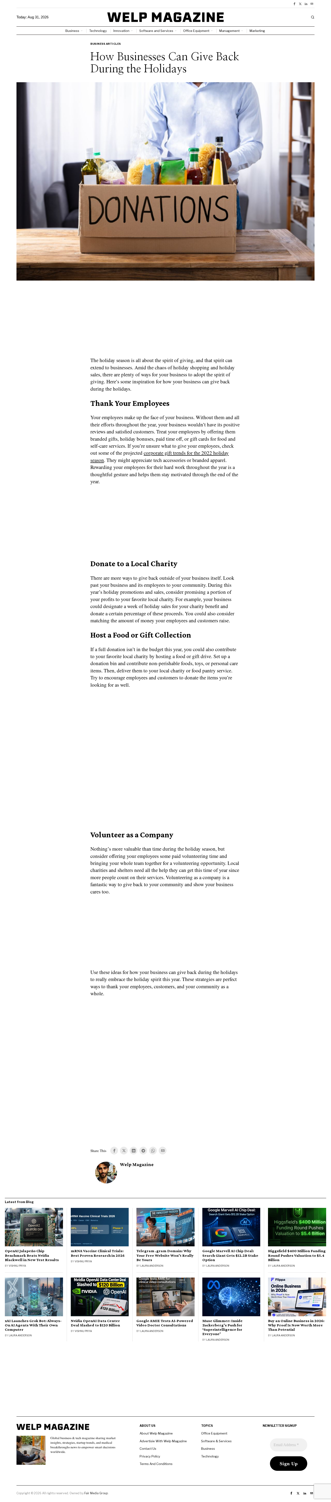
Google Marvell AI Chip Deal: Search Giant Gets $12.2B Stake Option (230, 1255)
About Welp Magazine (156, 1433)
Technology (210, 1456)
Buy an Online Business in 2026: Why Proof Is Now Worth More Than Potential (296, 1325)
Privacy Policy (150, 1456)
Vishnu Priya (17, 1265)
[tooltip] (294, 4)
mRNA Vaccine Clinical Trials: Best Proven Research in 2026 (98, 1253)
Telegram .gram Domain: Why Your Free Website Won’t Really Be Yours (165, 1255)
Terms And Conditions (156, 1464)
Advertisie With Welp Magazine (163, 1441)
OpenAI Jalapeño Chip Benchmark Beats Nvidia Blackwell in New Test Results (32, 1255)
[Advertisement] (165, 322)
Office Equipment (214, 1433)
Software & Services (216, 1441)
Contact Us (148, 1448)
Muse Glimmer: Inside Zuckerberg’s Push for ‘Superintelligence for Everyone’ (222, 1327)
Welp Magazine (137, 1164)
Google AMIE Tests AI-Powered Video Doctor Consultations (164, 1323)
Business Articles (105, 43)
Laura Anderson (151, 1265)
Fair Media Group (96, 1493)
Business (208, 1448)
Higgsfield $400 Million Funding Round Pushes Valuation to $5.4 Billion (297, 1255)
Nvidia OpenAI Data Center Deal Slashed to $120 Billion (95, 1323)
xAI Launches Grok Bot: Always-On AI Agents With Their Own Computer (33, 1325)
